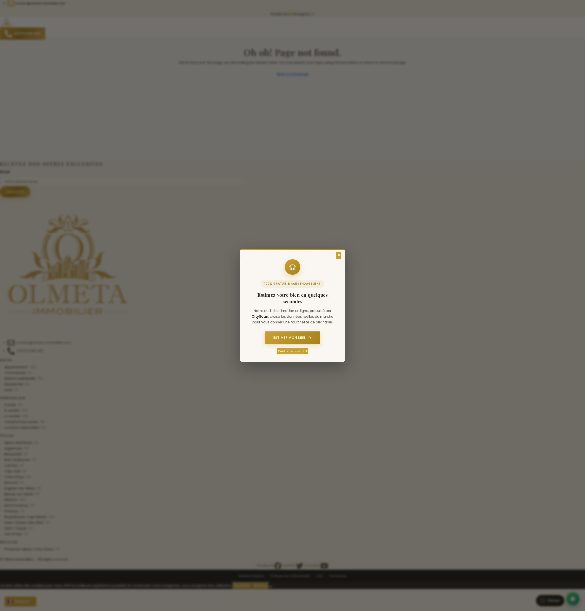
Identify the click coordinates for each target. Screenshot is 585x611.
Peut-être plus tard (292, 351)
